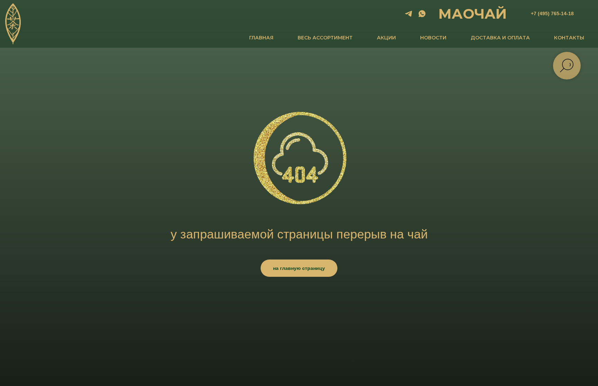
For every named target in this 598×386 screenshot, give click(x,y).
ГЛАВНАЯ (261, 38)
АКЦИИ (386, 38)
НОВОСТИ (433, 38)
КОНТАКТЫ (569, 38)
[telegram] (408, 13)
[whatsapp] (422, 13)
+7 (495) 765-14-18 (552, 13)
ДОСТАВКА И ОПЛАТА (500, 38)
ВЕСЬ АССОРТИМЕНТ (325, 38)
